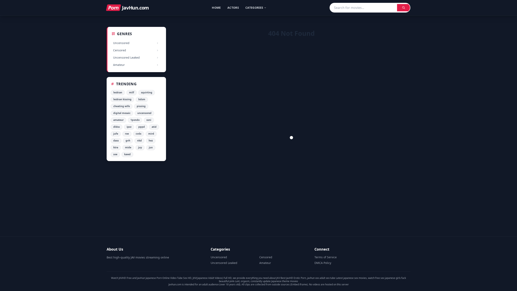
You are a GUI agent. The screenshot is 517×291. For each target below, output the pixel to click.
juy (140, 147)
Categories (254, 7)
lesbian (117, 92)
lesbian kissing (122, 99)
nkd (139, 140)
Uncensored (219, 257)
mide (128, 147)
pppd (141, 127)
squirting (146, 92)
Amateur (265, 263)
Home (216, 7)
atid (154, 127)
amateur (118, 120)
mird (151, 133)
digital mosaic (121, 113)
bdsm (141, 99)
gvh (128, 140)
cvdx (138, 133)
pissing (141, 106)
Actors (233, 7)
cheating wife (121, 106)
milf (131, 92)
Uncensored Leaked (224, 263)
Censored (265, 257)
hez (151, 140)
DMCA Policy (322, 263)
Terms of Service (325, 257)
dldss (116, 127)
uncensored (144, 113)
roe (127, 133)
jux (151, 147)
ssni (148, 120)
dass (116, 140)
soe (115, 154)
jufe (115, 133)
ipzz (129, 127)
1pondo (135, 120)
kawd (127, 154)
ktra (115, 147)
